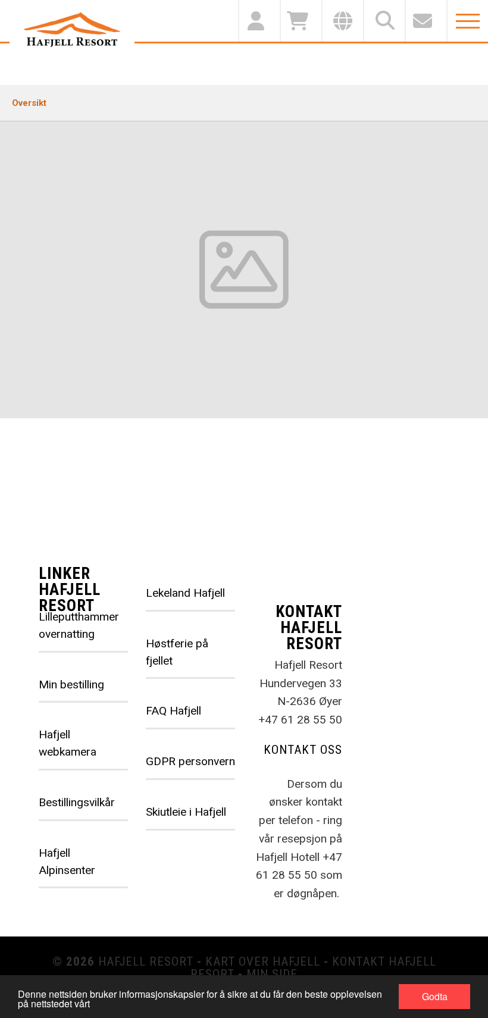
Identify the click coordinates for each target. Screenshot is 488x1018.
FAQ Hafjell (173, 711)
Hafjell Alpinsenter (67, 861)
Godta (435, 996)
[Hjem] (72, 30)
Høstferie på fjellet (177, 652)
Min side (272, 974)
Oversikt (29, 103)
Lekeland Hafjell (185, 593)
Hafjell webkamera (67, 743)
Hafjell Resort (145, 961)
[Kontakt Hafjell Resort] (425, 21)
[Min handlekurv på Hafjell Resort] (300, 21)
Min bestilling (71, 684)
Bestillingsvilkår (77, 802)
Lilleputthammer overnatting (79, 625)
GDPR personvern (190, 761)
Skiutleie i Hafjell (186, 812)
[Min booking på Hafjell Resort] (259, 21)
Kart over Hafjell (262, 961)
